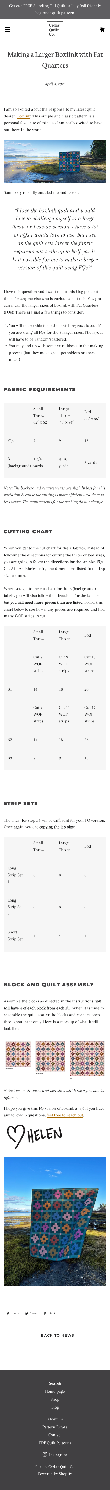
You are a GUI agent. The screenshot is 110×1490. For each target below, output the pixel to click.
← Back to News (55, 1335)
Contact (55, 1434)
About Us (55, 1419)
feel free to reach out (65, 1114)
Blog (55, 1407)
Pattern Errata (55, 1426)
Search (55, 1383)
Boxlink (23, 116)
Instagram (57, 1454)
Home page (55, 1391)
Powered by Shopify (55, 1473)
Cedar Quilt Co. (61, 1466)
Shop (55, 1399)
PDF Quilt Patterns (55, 1442)
